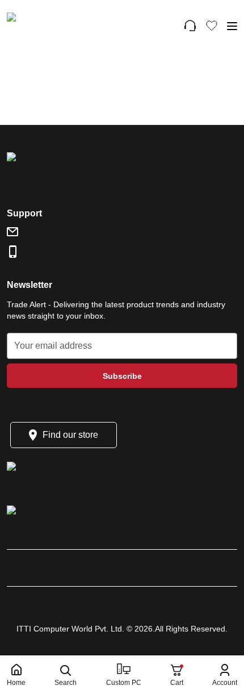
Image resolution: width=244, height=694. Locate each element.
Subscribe (122, 376)
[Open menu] (231, 26)
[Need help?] (190, 25)
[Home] (57, 25)
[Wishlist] (211, 25)
